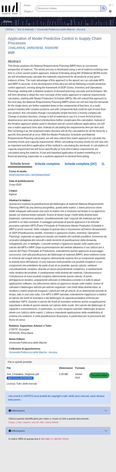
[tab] (103, 164)
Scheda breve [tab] (20, 163)
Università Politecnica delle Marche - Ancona (61, 29)
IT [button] (110, 5)
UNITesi (9, 29)
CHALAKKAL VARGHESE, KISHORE (33, 47)
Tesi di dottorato (25, 29)
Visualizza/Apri (99, 375)
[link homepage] (11, 8)
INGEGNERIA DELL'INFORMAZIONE (29, 175)
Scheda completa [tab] (47, 163)
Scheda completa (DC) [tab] (81, 163)
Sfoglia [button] (27, 11)
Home (27, 5)
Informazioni (18, 410)
